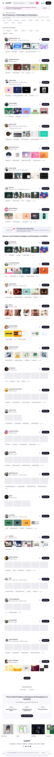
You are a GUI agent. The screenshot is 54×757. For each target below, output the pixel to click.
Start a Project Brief (28, 715)
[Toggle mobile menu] (3, 3)
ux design (37, 20)
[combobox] (20, 3)
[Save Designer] (39, 39)
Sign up (42, 3)
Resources (49, 753)
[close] (49, 8)
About (38, 743)
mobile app (24, 20)
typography (20, 22)
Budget (16, 30)
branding (48, 20)
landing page (16, 20)
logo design (9, 20)
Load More (27, 678)
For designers (13, 743)
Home (4, 12)
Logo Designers (31, 689)
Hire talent (19, 743)
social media (6, 22)
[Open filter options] (4, 31)
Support (42, 743)
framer (42, 20)
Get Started (44, 8)
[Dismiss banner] (48, 751)
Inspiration (24, 743)
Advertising (30, 743)
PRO (19, 38)
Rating (31, 30)
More (37, 30)
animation (13, 22)
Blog (35, 743)
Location (23, 30)
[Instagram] (28, 746)
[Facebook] (25, 746)
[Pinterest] (30, 746)
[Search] (37, 3)
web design (30, 20)
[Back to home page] (8, 3)
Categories (8, 30)
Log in (48, 3)
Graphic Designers (23, 689)
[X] (23, 746)
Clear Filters (11, 33)
